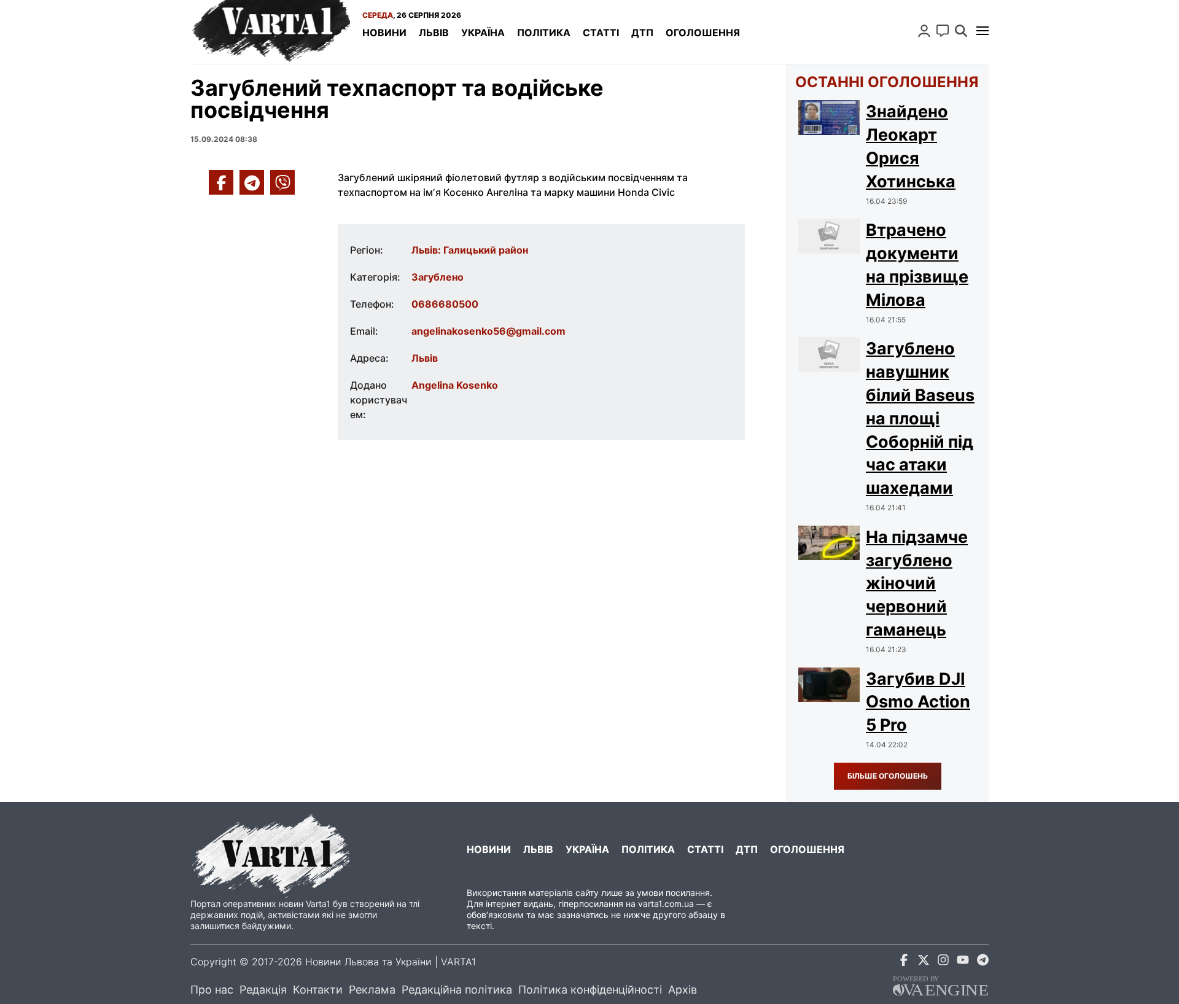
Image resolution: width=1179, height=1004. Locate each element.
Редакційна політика (457, 989)
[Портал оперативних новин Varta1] (270, 32)
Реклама (372, 989)
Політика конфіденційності (590, 989)
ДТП (642, 32)
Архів (682, 989)
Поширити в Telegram (251, 182)
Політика (543, 32)
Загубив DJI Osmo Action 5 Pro (918, 702)
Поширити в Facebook (221, 182)
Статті (601, 32)
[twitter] (923, 961)
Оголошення (703, 32)
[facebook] (904, 961)
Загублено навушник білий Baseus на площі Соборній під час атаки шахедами (920, 418)
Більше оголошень (887, 775)
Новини (384, 32)
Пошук (961, 31)
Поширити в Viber (282, 182)
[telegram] (982, 961)
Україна (483, 32)
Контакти (318, 989)
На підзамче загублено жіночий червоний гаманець (917, 583)
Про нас (211, 989)
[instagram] (943, 961)
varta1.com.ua (666, 903)
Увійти (924, 31)
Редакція (263, 989)
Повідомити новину (942, 31)
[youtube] (963, 961)
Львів (434, 32)
